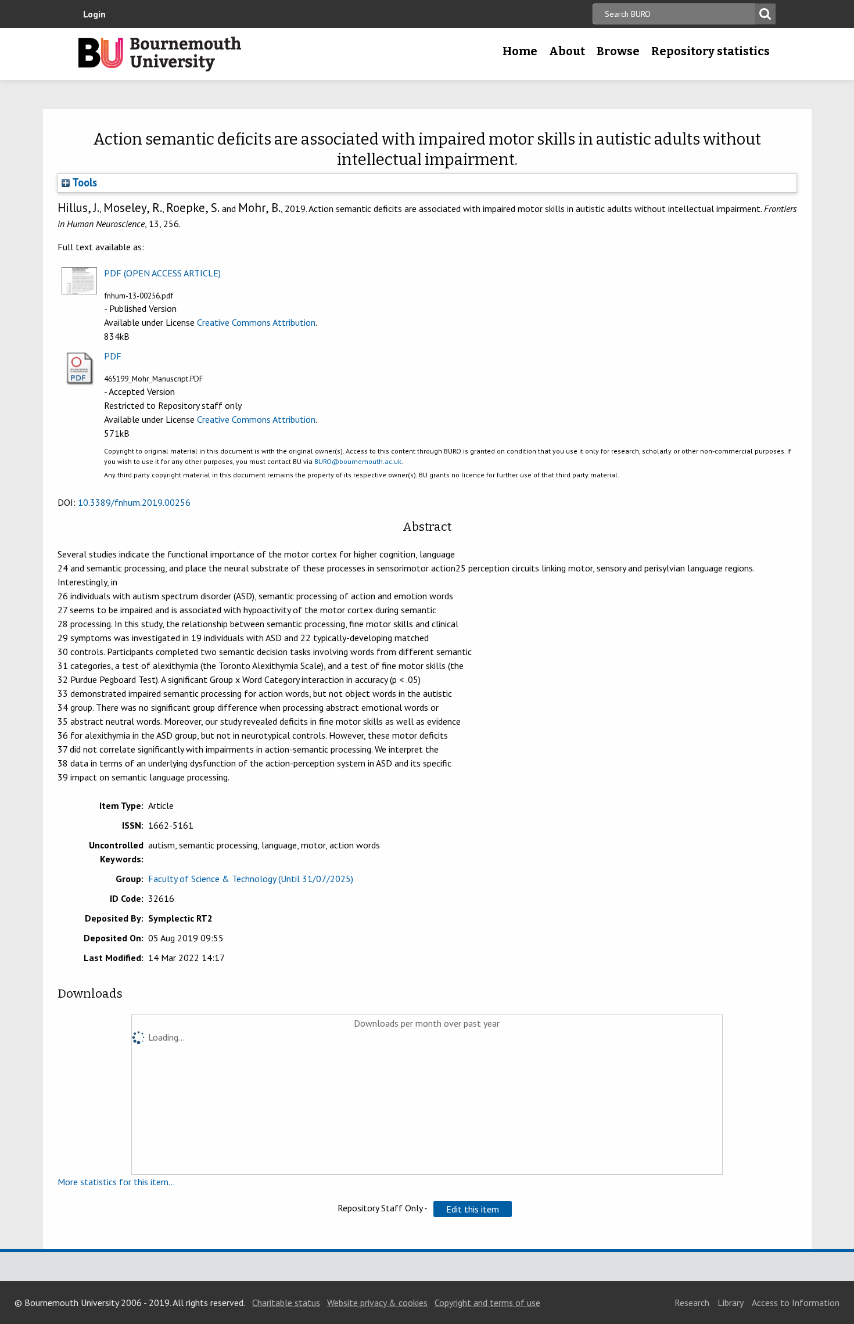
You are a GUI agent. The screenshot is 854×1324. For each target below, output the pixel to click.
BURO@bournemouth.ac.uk (357, 461)
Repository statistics (710, 51)
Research (691, 1302)
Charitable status (286, 1302)
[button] (472, 1209)
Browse (618, 51)
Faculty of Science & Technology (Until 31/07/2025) (250, 878)
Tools (83, 182)
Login (94, 14)
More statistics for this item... (116, 1182)
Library (730, 1302)
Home (520, 51)
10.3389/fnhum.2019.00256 (134, 502)
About (567, 51)
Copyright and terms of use (487, 1302)
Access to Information (795, 1302)
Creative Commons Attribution (256, 322)
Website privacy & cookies (377, 1302)
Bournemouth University (159, 54)
